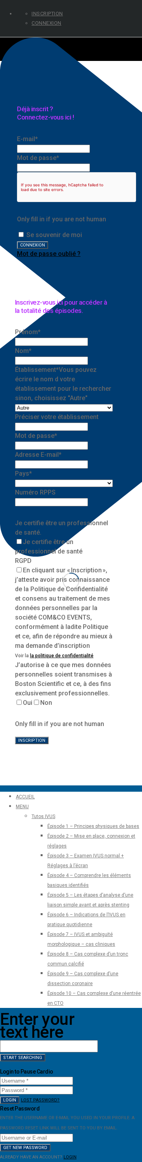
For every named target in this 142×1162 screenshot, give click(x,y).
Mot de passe (38, 158)
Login (9, 1100)
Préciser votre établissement (57, 417)
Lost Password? (40, 1100)
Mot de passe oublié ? (48, 253)
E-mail (27, 139)
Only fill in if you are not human (61, 219)
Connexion (47, 23)
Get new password (25, 1147)
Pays (23, 473)
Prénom (28, 332)
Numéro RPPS (35, 492)
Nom (23, 351)
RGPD (23, 560)
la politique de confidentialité (61, 655)
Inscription (47, 14)
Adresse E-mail (38, 454)
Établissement (37, 369)
